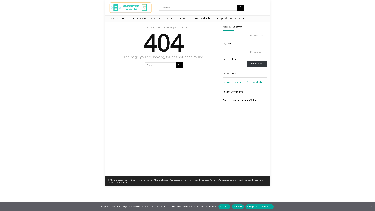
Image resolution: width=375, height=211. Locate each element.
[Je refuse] (371, 206)
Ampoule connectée (229, 18)
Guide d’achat (203, 18)
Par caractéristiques (145, 18)
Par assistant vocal (176, 18)
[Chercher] (240, 8)
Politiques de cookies (177, 180)
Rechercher (229, 59)
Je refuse (237, 206)
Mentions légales (161, 180)
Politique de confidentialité (259, 206)
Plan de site (193, 180)
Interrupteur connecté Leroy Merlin (243, 82)
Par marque (118, 18)
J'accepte (224, 206)
